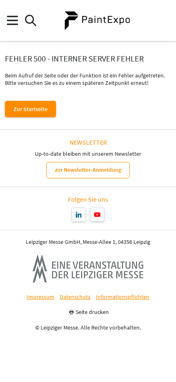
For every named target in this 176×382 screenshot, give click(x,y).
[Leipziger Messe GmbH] (88, 268)
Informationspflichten (122, 296)
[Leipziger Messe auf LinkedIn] (79, 214)
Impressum (40, 296)
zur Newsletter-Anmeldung (88, 169)
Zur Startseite (30, 109)
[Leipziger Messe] (164, 21)
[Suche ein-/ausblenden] (30, 21)
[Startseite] (97, 20)
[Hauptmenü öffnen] (12, 21)
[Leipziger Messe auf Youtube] (97, 214)
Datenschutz (75, 296)
